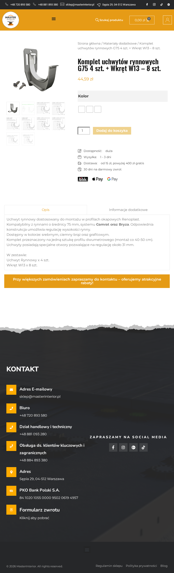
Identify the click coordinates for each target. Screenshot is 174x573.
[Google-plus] (133, 447)
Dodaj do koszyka (112, 131)
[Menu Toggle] (54, 19)
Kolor (83, 96)
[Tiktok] (143, 447)
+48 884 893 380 (34, 460)
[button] (87, 549)
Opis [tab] (45, 210)
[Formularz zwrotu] (11, 510)
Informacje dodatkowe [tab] (128, 210)
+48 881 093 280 (33, 434)
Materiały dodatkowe (120, 43)
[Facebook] (147, 4)
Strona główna (89, 43)
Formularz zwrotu (40, 510)
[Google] (169, 4)
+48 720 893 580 (33, 415)
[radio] (82, 109)
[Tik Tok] (161, 4)
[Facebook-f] (113, 447)
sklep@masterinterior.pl (40, 397)
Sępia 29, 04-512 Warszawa (42, 479)
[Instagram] (154, 4)
